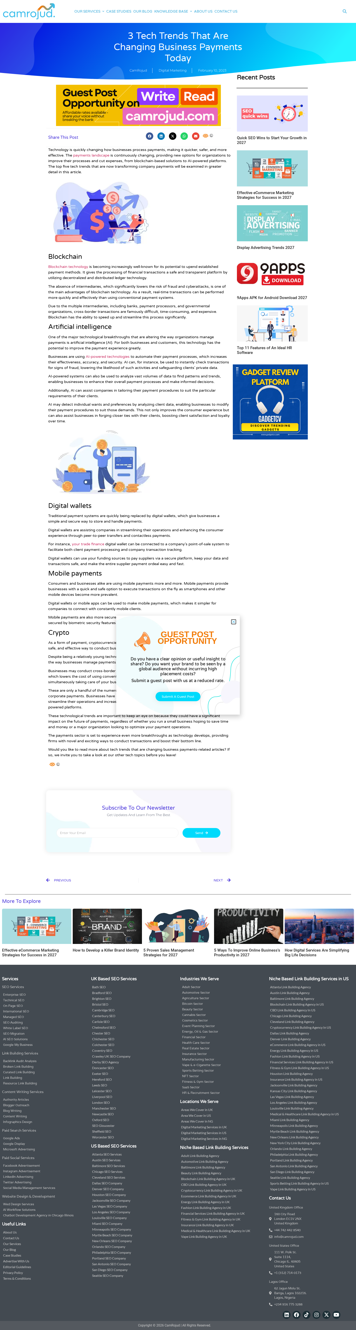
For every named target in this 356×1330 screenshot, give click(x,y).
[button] (234, 622)
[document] (178, 665)
